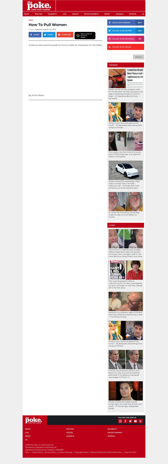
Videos (75, 14)
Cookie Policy (37, 452)
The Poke (39, 5)
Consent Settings (65, 452)
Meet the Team (130, 452)
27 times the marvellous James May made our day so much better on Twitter (124, 214)
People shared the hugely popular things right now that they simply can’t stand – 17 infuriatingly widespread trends (125, 405)
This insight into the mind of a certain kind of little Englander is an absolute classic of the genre (125, 154)
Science (132, 14)
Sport (107, 14)
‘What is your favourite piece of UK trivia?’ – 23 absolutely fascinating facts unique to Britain (125, 125)
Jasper (31, 29)
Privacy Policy (50, 452)
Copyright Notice (81, 452)
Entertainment (91, 14)
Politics (38, 14)
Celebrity (52, 14)
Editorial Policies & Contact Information (106, 452)
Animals (119, 14)
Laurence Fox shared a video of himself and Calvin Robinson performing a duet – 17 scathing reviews (126, 314)
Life (64, 14)
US (143, 14)
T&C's (27, 452)
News (26, 14)
